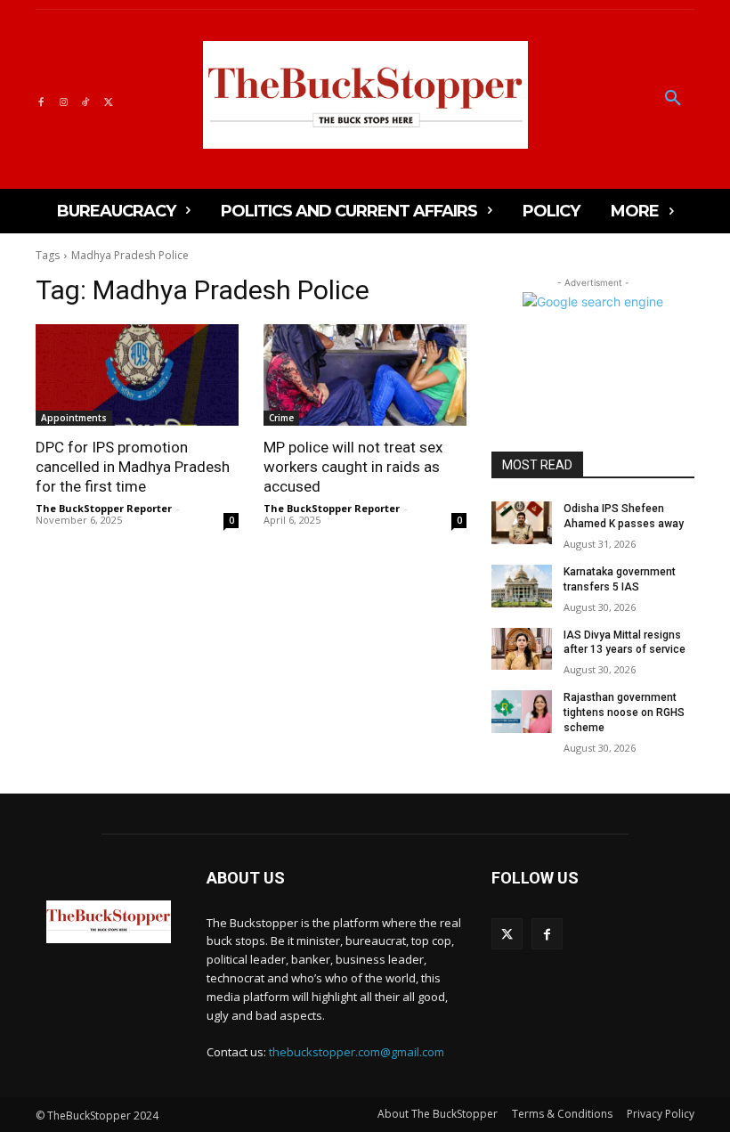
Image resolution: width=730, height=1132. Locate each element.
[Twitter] (108, 99)
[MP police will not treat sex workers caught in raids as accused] (365, 375)
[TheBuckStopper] (365, 95)
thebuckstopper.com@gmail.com (356, 1052)
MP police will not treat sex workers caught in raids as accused (353, 466)
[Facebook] (40, 99)
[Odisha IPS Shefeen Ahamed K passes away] (521, 522)
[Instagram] (62, 99)
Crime (281, 417)
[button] (673, 98)
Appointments (74, 417)
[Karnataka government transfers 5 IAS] (521, 586)
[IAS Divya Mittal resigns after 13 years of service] (521, 649)
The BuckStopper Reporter (104, 508)
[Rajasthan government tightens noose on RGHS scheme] (521, 711)
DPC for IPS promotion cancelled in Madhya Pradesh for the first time (133, 466)
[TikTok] (86, 99)
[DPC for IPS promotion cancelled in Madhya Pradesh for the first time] (137, 375)
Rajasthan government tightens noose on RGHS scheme (624, 712)
